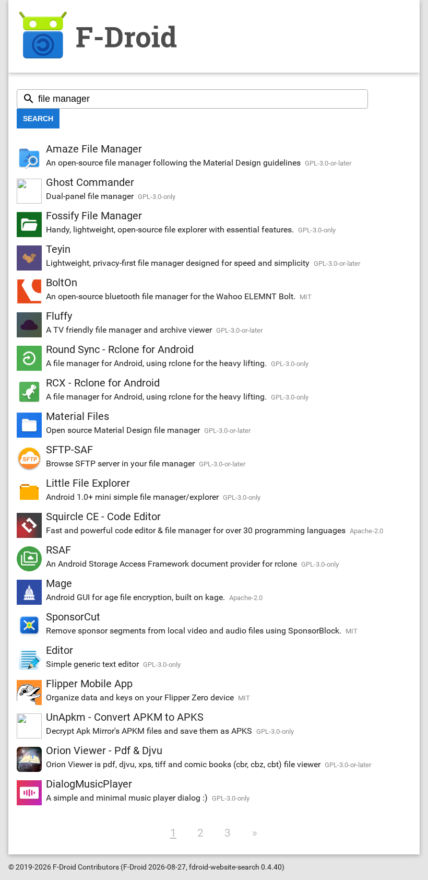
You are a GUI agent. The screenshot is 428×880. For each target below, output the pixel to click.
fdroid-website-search (224, 867)
